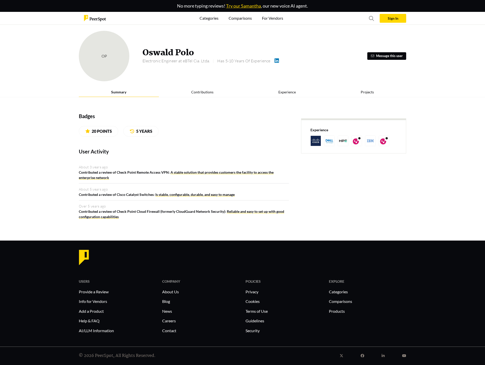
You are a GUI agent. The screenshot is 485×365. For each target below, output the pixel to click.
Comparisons (340, 301)
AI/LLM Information (96, 330)
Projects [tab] (367, 92)
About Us (170, 291)
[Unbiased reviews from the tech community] (95, 18)
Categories (338, 291)
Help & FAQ (89, 320)
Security (253, 330)
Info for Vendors (93, 301)
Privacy (252, 291)
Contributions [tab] (202, 92)
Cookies (253, 301)
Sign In (393, 18)
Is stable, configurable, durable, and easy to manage (195, 194)
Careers (169, 320)
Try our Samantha (243, 6)
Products (337, 311)
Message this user (389, 56)
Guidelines (255, 320)
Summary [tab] (118, 92)
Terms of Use (257, 311)
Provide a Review (94, 291)
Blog (166, 301)
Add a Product (91, 311)
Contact (169, 330)
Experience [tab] (287, 92)
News (167, 311)
